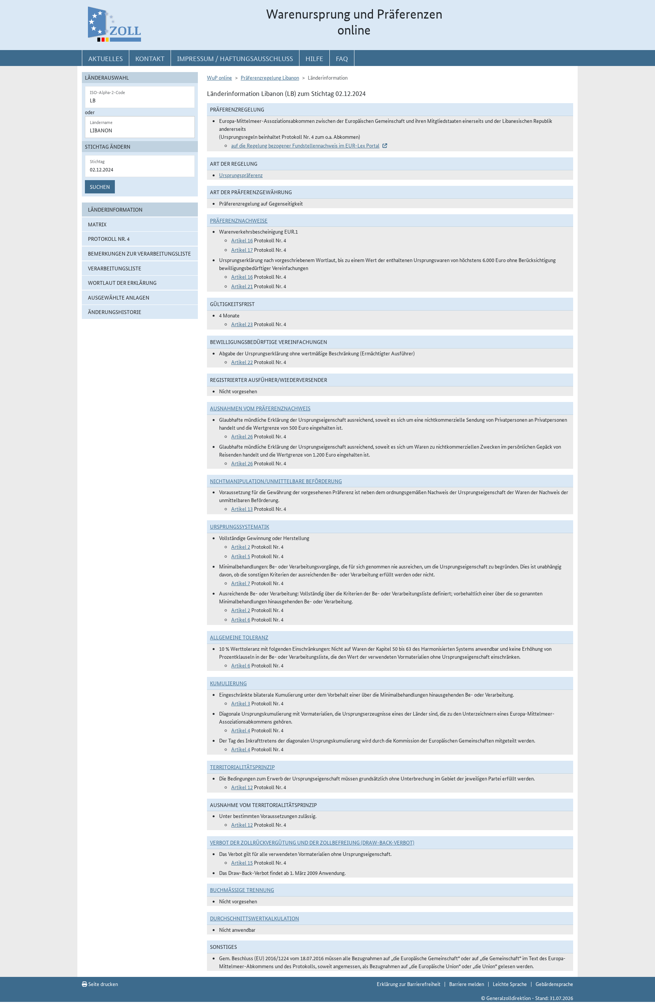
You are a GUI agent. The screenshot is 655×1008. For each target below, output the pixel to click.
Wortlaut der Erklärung (122, 282)
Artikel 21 (242, 286)
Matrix (97, 224)
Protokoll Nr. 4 (109, 238)
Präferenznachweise (239, 220)
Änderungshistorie (114, 312)
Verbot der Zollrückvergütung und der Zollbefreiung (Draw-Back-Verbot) (312, 842)
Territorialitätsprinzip (242, 767)
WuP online (219, 77)
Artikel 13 (242, 508)
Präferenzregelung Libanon (270, 77)
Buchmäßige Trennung (242, 889)
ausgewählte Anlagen (118, 297)
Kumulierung (228, 683)
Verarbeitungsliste (114, 268)
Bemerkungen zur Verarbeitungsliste (139, 253)
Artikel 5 (240, 556)
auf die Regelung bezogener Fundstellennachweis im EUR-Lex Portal (305, 145)
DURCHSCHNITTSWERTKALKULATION (254, 918)
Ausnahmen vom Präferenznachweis (260, 408)
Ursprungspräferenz (241, 175)
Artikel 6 (240, 619)
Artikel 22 (242, 362)
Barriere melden (466, 984)
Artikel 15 (242, 862)
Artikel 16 (242, 240)
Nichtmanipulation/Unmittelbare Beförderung (276, 481)
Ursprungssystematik (239, 526)
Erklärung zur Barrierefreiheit (408, 984)
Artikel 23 (242, 324)
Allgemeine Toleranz (239, 637)
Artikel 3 (240, 703)
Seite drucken (102, 984)
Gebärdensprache (554, 984)
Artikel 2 (240, 546)
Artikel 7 (240, 583)
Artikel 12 (242, 787)
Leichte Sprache (510, 984)
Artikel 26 (242, 436)
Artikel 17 (242, 249)
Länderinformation (115, 209)
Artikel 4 (240, 730)
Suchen (100, 186)
